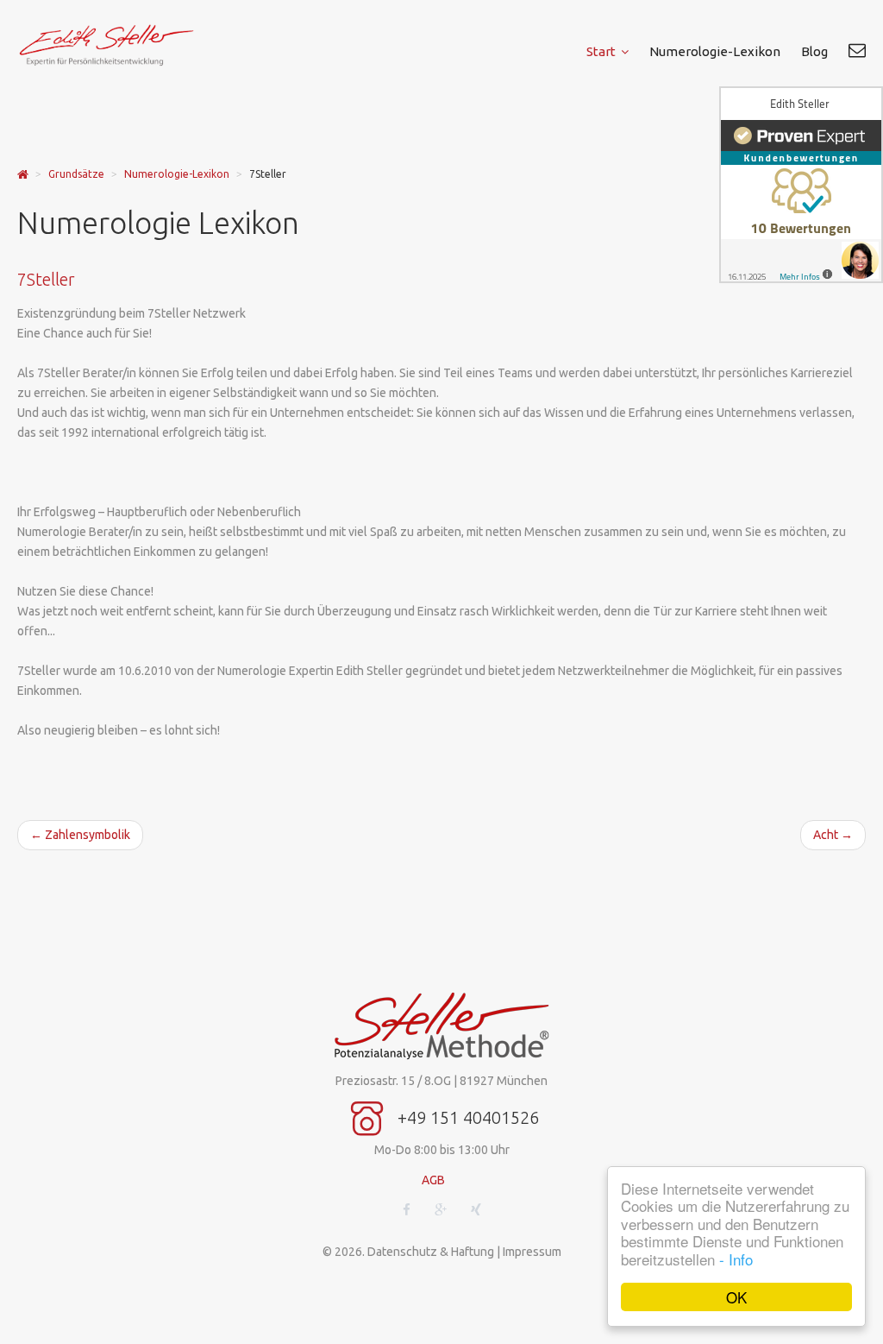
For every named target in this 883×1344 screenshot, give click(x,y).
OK (736, 1297)
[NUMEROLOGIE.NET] (116, 45)
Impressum (532, 1252)
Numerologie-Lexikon (176, 174)
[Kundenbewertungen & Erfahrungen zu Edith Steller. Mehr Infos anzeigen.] (801, 184)
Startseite (22, 175)
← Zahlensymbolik (80, 835)
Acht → (833, 835)
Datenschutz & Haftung (430, 1252)
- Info (736, 1259)
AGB (433, 1180)
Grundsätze (76, 174)
